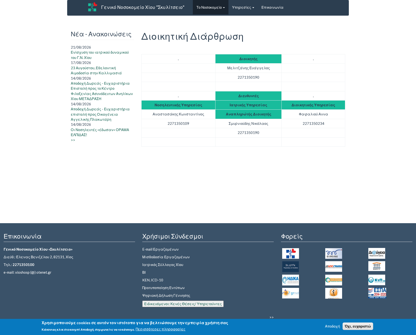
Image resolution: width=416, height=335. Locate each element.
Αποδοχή (332, 326)
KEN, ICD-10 (152, 280)
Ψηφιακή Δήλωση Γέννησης (166, 295)
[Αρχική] (93, 7)
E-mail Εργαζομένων (160, 249)
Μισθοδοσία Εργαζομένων (166, 257)
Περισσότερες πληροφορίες (160, 329)
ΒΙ (144, 272)
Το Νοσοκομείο (209, 7)
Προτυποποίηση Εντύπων (163, 287)
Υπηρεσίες (242, 7)
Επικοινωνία (272, 7)
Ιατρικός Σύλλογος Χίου (162, 264)
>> (73, 140)
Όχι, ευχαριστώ (358, 326)
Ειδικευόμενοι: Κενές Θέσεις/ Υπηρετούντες (183, 304)
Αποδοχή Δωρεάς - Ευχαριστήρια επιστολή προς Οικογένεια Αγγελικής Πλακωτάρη (100, 114)
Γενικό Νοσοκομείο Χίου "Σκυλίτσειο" (142, 7)
